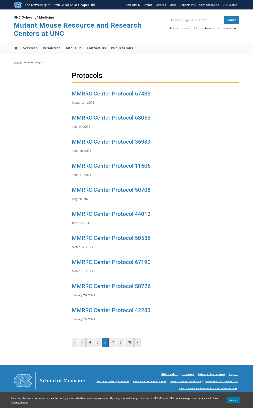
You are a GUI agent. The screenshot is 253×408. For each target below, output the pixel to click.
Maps (173, 5)
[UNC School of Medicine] (49, 380)
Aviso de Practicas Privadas (149, 381)
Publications (122, 48)
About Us (74, 48)
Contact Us (96, 48)
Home (16, 48)
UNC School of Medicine (34, 17)
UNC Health (169, 374)
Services (30, 48)
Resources (52, 48)
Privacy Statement (211, 374)
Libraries (161, 5)
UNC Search (230, 5)
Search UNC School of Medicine (217, 28)
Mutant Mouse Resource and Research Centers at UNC (78, 29)
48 (129, 342)
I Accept (233, 400)
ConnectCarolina (209, 5)
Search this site (181, 28)
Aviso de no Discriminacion (221, 381)
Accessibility (133, 5)
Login (233, 374)
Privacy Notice (19, 402)
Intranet (188, 374)
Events (148, 5)
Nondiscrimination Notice (185, 381)
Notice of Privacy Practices (113, 381)
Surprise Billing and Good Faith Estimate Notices (208, 388)
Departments (188, 5)
